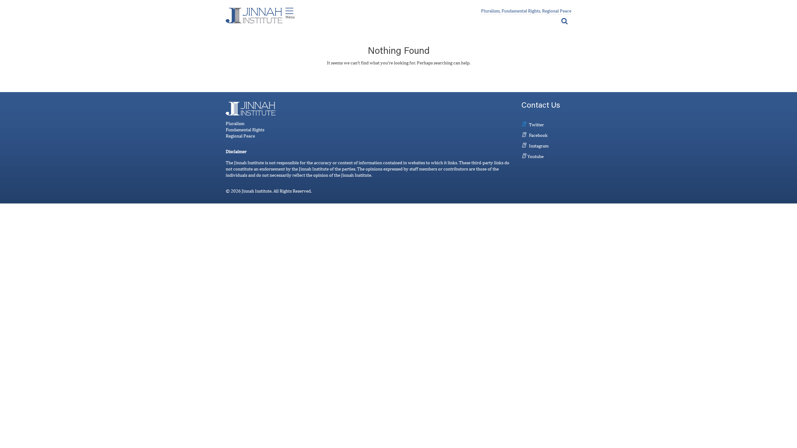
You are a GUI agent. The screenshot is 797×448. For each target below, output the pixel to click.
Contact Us (540, 106)
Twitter (536, 124)
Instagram (539, 145)
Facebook (538, 135)
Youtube (535, 156)
